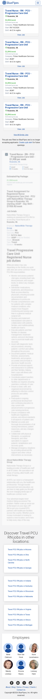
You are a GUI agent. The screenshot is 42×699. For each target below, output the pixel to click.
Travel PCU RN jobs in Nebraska (20, 596)
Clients (33, 687)
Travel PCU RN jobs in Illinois (19, 620)
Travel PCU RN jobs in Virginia (19, 609)
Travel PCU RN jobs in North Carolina (19, 561)
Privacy (26, 687)
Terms (19, 687)
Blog (13, 687)
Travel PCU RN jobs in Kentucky (20, 586)
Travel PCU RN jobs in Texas (19, 615)
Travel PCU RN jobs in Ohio (18, 555)
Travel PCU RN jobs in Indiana (19, 581)
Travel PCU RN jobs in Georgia (19, 568)
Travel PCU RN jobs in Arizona (19, 549)
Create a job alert (25, 142)
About (8, 687)
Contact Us (21, 690)
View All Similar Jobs (21, 135)
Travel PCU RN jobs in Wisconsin (20, 591)
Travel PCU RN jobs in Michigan (20, 625)
